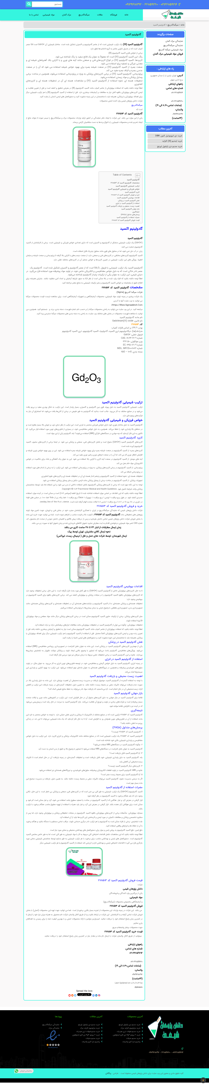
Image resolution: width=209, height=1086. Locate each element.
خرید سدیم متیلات (133, 1038)
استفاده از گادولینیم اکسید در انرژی (127, 203)
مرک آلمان (66, 15)
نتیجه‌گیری (136, 212)
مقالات (100, 15)
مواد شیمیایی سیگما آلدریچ (171, 49)
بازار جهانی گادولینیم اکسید (130, 209)
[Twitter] (75, 995)
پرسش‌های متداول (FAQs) (130, 214)
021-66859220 (177, 101)
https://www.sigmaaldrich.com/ (126, 305)
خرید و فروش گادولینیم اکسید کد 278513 (125, 195)
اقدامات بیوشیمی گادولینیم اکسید (128, 197)
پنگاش (108, 1073)
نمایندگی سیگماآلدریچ (173, 45)
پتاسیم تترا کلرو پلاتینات (131, 1041)
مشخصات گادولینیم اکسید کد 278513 (125, 183)
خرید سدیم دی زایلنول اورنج (169, 146)
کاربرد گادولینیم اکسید (132, 192)
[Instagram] (99, 995)
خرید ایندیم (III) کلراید (172, 141)
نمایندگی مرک (54, 1028)
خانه (126, 15)
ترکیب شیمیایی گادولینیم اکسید (127, 186)
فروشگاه (113, 15)
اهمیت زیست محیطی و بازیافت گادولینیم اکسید (122, 206)
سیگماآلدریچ (84, 15)
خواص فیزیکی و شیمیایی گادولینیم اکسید (123, 189)
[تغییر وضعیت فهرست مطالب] (136, 175)
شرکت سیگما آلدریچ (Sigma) (129, 292)
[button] (203, 1080)
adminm (138, 987)
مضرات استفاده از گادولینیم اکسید (128, 217)
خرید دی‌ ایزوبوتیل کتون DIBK (168, 135)
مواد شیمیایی (49, 15)
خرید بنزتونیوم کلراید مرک (130, 1028)
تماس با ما (34, 15)
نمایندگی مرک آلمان (174, 41)
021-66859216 (177, 92)
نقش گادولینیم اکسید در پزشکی (128, 200)
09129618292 (177, 114)
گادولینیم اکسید (133, 179)
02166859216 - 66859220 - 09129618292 (166, 1052)
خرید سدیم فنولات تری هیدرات (128, 1031)
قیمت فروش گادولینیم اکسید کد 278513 (125, 220)
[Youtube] (69, 995)
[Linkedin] (96, 995)
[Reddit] (72, 995)
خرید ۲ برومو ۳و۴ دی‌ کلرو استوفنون (126, 1035)
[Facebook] (93, 995)
